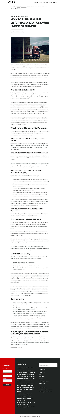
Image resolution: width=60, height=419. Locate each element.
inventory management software (33, 286)
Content (41, 374)
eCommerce (19, 347)
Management (42, 380)
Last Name (5, 378)
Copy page (16, 31)
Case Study (41, 372)
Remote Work (42, 383)
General (41, 378)
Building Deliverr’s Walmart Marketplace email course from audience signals (25, 398)
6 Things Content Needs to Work (25, 370)
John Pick (38, 416)
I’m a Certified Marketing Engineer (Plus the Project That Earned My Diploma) (25, 389)
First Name (5, 373)
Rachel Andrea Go (11, 3)
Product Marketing (44, 381)
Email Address (6, 369)
